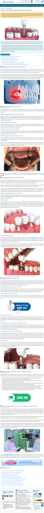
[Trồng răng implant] (8, 492)
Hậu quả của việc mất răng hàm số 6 (9, 58)
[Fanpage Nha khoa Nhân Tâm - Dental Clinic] (37, 494)
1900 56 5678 (22, 501)
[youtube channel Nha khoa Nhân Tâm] (9, 496)
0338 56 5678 (26, 503)
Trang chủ (2, 8)
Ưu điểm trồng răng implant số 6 (8, 61)
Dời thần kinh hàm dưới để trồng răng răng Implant (12, 482)
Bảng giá (37, 5)
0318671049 (24, 494)
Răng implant (33, 237)
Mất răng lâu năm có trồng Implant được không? (11, 472)
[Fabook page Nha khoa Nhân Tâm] (3, 496)
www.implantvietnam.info (26, 508)
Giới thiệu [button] (3, 5)
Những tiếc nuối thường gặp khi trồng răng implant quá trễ (13, 478)
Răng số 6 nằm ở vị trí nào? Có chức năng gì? (11, 56)
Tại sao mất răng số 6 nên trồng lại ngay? (10, 59)
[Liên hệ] (19, 397)
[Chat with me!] (42, 503)
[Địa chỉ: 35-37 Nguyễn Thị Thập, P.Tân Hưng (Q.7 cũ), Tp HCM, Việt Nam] (32, 2)
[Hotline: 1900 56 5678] (42, 2)
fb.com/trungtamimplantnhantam (23, 507)
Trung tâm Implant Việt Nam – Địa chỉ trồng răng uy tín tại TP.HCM (15, 64)
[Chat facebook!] (3, 498)
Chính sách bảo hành (7, 504)
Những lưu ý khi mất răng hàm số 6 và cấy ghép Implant (13, 62)
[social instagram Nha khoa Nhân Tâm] (7, 496)
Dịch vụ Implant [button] (9, 5)
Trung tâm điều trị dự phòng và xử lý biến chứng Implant (13, 470)
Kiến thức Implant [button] (17, 5)
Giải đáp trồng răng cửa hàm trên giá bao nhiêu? (11, 476)
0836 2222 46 (28, 501)
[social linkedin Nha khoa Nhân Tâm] (12, 496)
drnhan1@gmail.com (23, 504)
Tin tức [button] (32, 5)
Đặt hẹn (41, 5)
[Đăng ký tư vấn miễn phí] (19, 306)
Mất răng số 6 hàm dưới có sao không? (9, 474)
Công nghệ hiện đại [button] (26, 5)
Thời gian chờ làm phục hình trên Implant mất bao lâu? (13, 480)
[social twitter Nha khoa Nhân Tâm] (5, 496)
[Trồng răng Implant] (8, 1)
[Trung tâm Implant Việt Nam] (22, 462)
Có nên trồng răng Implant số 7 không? (14, 173)
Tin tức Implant (8, 8)
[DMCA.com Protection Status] (37, 500)
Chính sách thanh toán (8, 505)
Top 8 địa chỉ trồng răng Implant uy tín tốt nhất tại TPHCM (13, 484)
